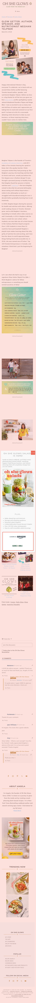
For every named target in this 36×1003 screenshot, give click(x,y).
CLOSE (33, 452)
